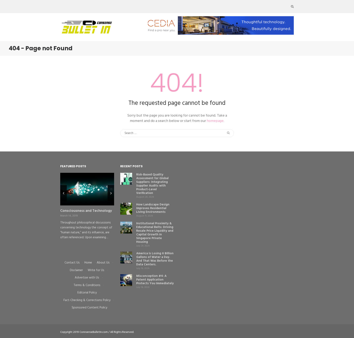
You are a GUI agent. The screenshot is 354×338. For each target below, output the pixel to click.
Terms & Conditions (87, 285)
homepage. (215, 121)
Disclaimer (76, 270)
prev (63, 193)
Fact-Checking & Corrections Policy (87, 300)
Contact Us (72, 262)
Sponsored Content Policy (89, 307)
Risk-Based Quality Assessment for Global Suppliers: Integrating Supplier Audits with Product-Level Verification (152, 184)
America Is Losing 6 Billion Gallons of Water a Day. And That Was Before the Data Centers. (155, 259)
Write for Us (96, 270)
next (111, 193)
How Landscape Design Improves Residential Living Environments (152, 208)
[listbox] (87, 213)
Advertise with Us (87, 277)
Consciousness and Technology (86, 211)
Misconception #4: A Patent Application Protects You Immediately (155, 280)
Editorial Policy (87, 292)
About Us (103, 262)
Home (88, 262)
